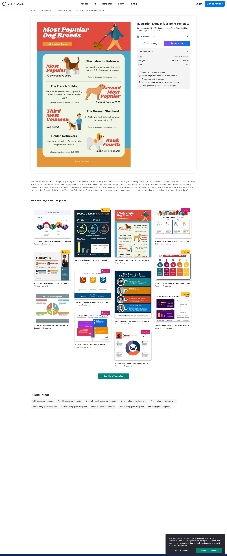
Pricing (133, 3)
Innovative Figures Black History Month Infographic (133, 321)
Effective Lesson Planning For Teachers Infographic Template (92, 302)
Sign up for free (215, 3)
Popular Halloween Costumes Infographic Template (133, 363)
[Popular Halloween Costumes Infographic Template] (133, 346)
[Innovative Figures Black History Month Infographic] (133, 294)
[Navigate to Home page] (13, 4)
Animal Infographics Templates (70, 401)
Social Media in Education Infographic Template (92, 260)
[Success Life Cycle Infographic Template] (52, 224)
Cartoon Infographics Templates (44, 407)
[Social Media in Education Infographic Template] (92, 233)
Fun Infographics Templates (159, 407)
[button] (150, 43)
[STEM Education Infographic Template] (52, 308)
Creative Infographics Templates (133, 401)
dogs (77, 10)
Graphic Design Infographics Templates (101, 401)
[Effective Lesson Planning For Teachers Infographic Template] (92, 285)
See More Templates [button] (113, 376)
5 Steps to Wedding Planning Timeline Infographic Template (173, 283)
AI (95, 3)
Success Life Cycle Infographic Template (52, 241)
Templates (107, 3)
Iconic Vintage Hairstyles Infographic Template (52, 283)
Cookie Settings (181, 550)
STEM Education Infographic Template (51, 325)
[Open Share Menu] (187, 36)
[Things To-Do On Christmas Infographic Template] (173, 224)
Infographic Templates (64, 10)
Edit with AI (179, 43)
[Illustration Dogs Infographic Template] (133, 233)
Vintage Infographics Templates (163, 401)
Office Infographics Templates (103, 407)
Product (84, 3)
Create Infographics (45, 10)
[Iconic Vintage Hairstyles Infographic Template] (52, 266)
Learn (121, 3)
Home (33, 10)
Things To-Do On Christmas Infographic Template (173, 241)
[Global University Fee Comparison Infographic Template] (173, 308)
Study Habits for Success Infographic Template (92, 344)
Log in (199, 3)
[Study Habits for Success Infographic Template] (92, 327)
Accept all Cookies (209, 550)
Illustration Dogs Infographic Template (132, 260)
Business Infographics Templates (74, 407)
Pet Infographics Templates (43, 401)
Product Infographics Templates (131, 407)
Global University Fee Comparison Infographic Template (173, 325)
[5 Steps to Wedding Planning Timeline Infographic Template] (173, 266)
